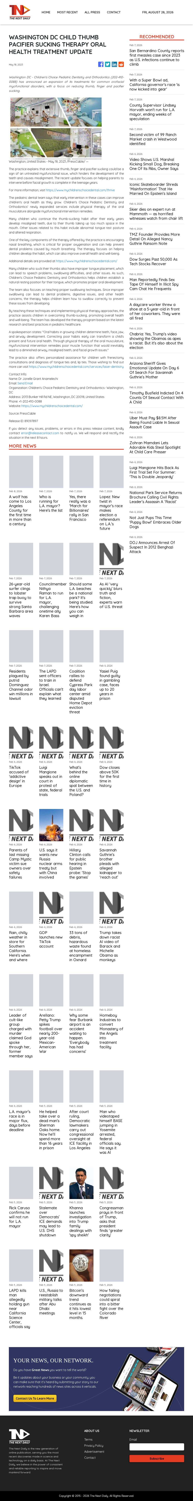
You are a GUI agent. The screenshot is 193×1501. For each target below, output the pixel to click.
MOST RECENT (67, 12)
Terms (88, 1439)
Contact (90, 1458)
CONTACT (114, 12)
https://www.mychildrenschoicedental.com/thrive (80, 190)
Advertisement (94, 1451)
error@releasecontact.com (40, 433)
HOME (46, 12)
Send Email (25, 383)
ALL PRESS (92, 12)
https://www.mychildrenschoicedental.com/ (86, 261)
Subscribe (157, 1458)
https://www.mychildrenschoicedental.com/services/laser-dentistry (76, 367)
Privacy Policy (93, 1445)
